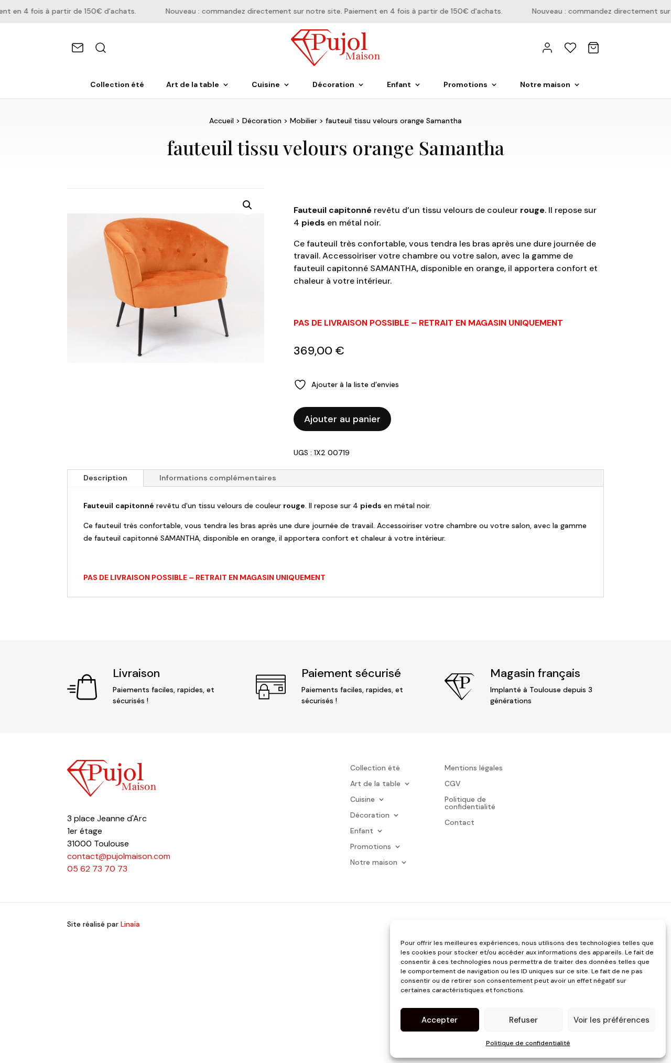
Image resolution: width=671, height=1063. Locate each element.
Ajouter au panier (342, 419)
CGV (453, 784)
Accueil (221, 120)
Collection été (117, 85)
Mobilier (303, 120)
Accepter (439, 1020)
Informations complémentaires (217, 477)
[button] (247, 205)
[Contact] (77, 47)
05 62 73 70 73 (97, 868)
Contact (459, 823)
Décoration (333, 85)
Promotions (465, 85)
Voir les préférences (611, 1020)
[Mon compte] (547, 47)
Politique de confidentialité (528, 1043)
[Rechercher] (100, 47)
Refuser (523, 1020)
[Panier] (593, 47)
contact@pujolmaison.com (118, 856)
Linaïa (130, 924)
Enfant (399, 85)
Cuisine (266, 85)
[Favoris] (570, 47)
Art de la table (192, 85)
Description (105, 477)
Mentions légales (474, 768)
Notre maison (545, 85)
